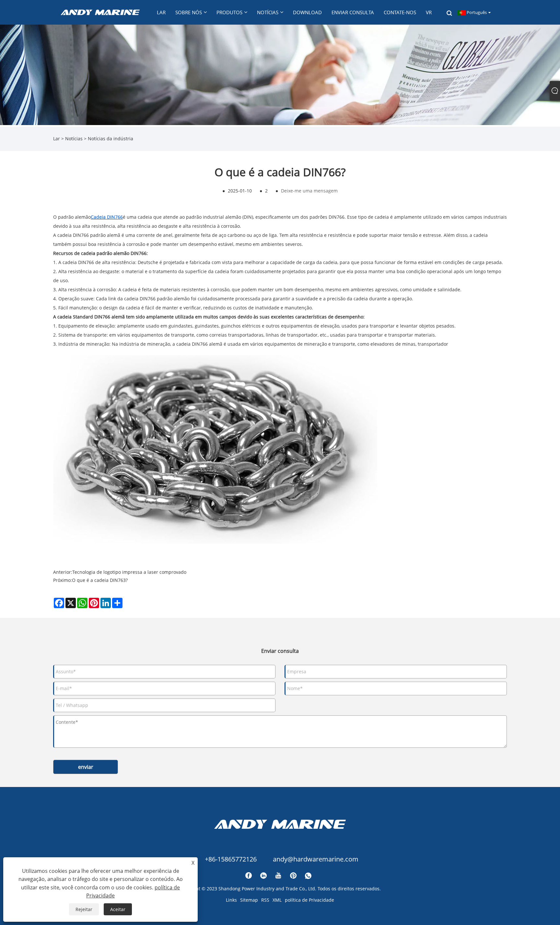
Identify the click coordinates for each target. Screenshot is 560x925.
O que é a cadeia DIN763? (100, 580)
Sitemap (249, 900)
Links (231, 900)
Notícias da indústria (110, 138)
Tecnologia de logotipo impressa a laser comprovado (129, 572)
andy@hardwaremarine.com (315, 859)
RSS (265, 900)
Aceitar (117, 909)
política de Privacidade (309, 900)
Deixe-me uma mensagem (309, 191)
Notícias (74, 138)
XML (277, 900)
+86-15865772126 (231, 859)
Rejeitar (84, 909)
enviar (85, 766)
